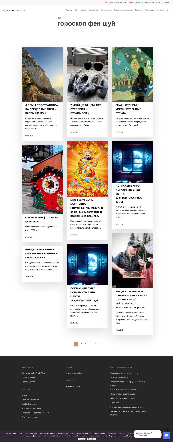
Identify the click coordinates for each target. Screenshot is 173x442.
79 (95, 344)
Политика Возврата (30, 400)
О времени (114, 403)
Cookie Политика (29, 404)
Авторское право (29, 417)
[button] (167, 430)
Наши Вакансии (73, 387)
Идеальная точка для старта (122, 398)
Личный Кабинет (29, 377)
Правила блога (28, 382)
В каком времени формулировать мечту (127, 407)
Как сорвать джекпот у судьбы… (124, 373)
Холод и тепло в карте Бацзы (122, 394)
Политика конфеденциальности (35, 413)
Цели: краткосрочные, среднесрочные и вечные (127, 383)
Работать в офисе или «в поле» (123, 390)
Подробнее (91, 439)
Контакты (26, 395)
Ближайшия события (75, 373)
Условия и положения (31, 408)
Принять (82, 439)
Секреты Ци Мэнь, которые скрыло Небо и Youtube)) (128, 413)
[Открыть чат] (166, 435)
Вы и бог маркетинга (119, 377)
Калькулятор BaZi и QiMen (33, 373)
